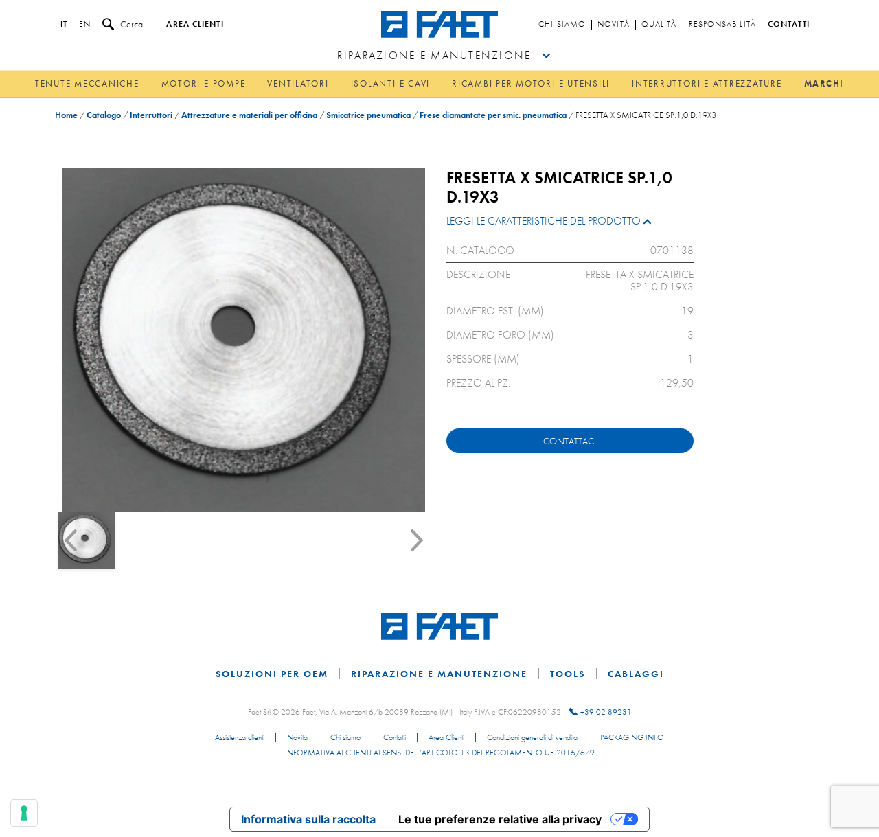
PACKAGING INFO (632, 738)
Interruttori (151, 115)
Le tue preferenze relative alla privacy (500, 819)
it (63, 25)
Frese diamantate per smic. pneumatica (493, 115)
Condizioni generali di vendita (532, 738)
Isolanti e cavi (390, 83)
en (85, 25)
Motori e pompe (203, 83)
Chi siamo (562, 25)
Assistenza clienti (239, 738)
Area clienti (194, 25)
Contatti (789, 25)
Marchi (824, 83)
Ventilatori (297, 83)
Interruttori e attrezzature (707, 83)
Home (66, 115)
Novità (613, 25)
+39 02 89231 (606, 712)
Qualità (659, 25)
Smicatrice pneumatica (368, 115)
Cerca (131, 24)
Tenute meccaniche (87, 83)
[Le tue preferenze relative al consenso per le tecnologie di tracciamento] (24, 813)
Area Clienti (446, 738)
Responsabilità (722, 25)
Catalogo (104, 115)
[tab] (570, 224)
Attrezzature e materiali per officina (249, 115)
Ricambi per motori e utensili (531, 83)
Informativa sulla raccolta (308, 819)
